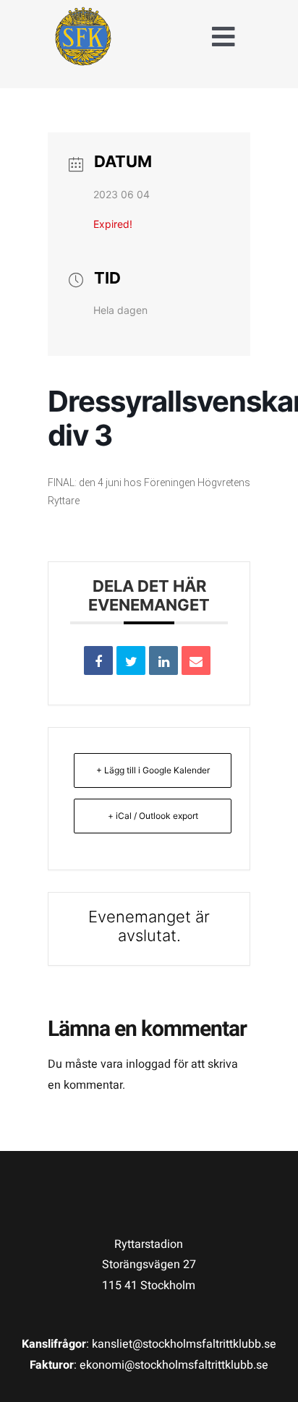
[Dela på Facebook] (98, 660)
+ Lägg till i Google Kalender (153, 770)
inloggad (148, 1064)
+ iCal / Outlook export (153, 815)
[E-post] (196, 660)
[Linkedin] (163, 660)
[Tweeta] (130, 660)
